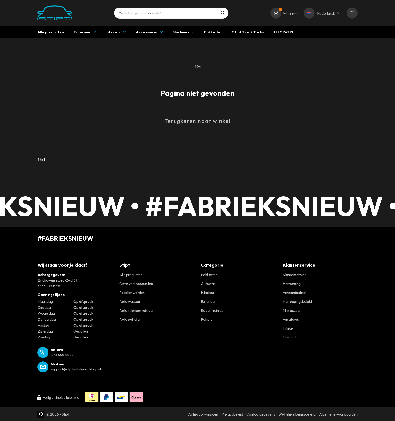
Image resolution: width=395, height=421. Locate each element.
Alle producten (50, 32)
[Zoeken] (222, 13)
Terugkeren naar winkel (197, 120)
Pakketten (213, 32)
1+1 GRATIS (283, 32)
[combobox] (171, 13)
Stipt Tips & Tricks (248, 32)
